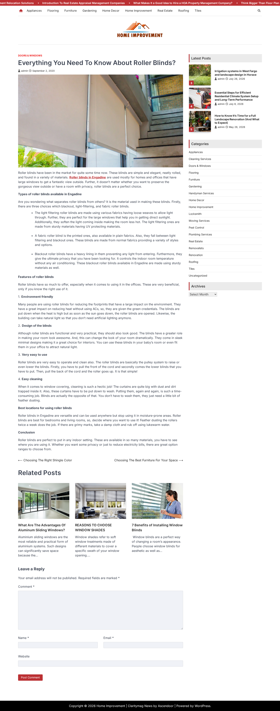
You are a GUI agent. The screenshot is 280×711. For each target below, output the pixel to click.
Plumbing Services (200, 234)
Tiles (198, 10)
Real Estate (165, 10)
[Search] (259, 11)
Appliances (34, 10)
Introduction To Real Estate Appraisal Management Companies (59, 3)
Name (23, 638)
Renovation (196, 254)
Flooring (53, 10)
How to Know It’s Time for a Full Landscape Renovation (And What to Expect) (237, 119)
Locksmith (195, 213)
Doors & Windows (30, 55)
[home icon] (21, 11)
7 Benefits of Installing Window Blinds (157, 527)
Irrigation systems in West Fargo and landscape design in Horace (236, 72)
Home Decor (110, 10)
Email (108, 638)
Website (24, 656)
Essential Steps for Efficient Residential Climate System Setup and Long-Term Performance (236, 96)
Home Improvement (138, 10)
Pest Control (196, 227)
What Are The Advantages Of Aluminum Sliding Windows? (42, 527)
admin (24, 70)
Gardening (89, 10)
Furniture (70, 10)
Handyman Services (201, 193)
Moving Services (199, 220)
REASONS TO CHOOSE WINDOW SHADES (93, 527)
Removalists (196, 248)
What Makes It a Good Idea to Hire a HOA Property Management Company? (158, 3)
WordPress (202, 706)
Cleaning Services (200, 158)
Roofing (183, 10)
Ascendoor (166, 706)
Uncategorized (198, 275)
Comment (26, 586)
